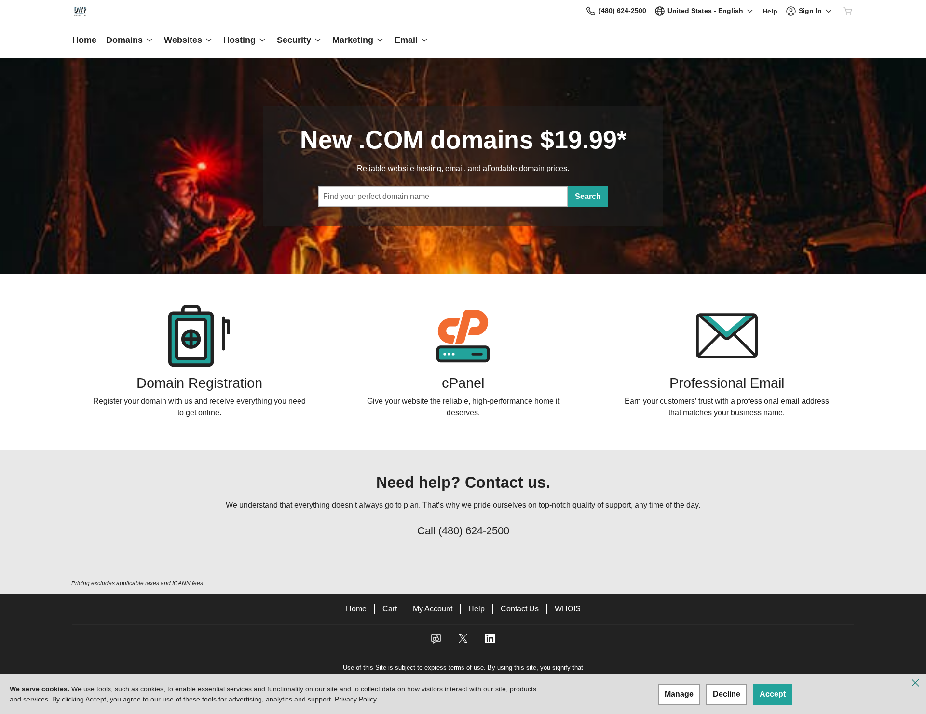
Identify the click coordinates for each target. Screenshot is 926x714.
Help (476, 609)
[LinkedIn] (490, 641)
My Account (432, 609)
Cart (389, 609)
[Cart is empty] (847, 11)
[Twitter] (463, 641)
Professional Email (726, 383)
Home (356, 609)
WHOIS (568, 609)
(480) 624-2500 (473, 531)
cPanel (463, 383)
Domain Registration (199, 383)
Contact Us (520, 609)
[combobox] (443, 196)
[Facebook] (436, 641)
